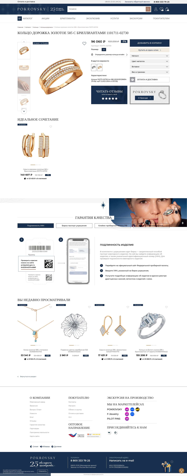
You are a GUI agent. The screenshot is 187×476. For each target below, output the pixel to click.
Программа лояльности (39, 432)
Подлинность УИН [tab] (35, 226)
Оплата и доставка (26, 2)
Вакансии (34, 406)
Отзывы (33, 421)
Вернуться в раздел (28, 376)
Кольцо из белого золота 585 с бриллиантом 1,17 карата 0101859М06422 (151, 351)
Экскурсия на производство (130, 397)
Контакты (72, 402)
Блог (32, 417)
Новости (33, 413)
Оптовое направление (79, 426)
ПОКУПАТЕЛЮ (78, 397)
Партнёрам (34, 429)
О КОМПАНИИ (40, 397)
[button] (23, 111)
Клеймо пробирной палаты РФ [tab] (112, 226)
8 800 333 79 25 (161, 2)
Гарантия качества (37, 425)
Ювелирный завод (37, 402)
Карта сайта (34, 436)
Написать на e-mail (121, 460)
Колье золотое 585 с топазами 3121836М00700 (35, 351)
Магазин (71, 406)
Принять (43, 471)
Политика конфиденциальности (93, 474)
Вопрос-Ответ (35, 410)
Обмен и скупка (75, 410)
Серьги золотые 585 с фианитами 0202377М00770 (112, 351)
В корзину (36, 184)
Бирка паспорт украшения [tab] (74, 226)
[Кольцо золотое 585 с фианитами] (99, 67)
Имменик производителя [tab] (151, 226)
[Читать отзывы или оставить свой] (109, 95)
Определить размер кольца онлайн (109, 55)
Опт (70, 417)
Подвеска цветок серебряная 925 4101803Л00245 (74, 351)
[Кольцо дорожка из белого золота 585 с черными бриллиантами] (93, 67)
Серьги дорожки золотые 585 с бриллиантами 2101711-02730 (35, 170)
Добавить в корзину (150, 43)
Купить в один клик (148, 50)
